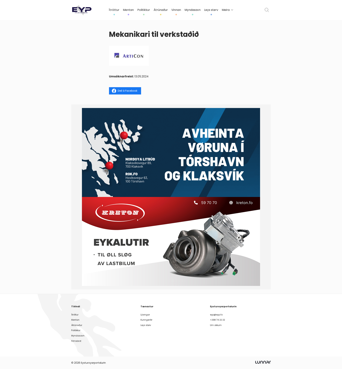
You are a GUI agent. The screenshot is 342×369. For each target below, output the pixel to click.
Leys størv (211, 10)
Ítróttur (114, 10)
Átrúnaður (161, 10)
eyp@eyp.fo (216, 314)
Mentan (128, 10)
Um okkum (216, 325)
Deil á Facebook (127, 91)
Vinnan (176, 10)
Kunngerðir (146, 319)
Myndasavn (193, 10)
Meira (226, 10)
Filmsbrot (76, 340)
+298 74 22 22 (217, 319)
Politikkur (143, 10)
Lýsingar (145, 314)
